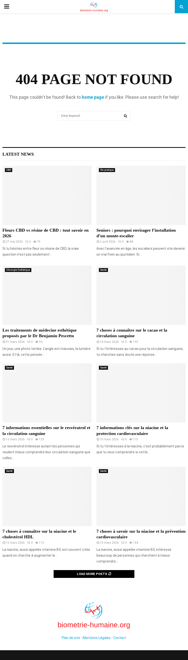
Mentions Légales (97, 638)
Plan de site (71, 638)
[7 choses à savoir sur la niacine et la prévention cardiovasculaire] (141, 496)
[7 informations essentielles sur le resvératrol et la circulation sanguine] (47, 393)
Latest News (18, 154)
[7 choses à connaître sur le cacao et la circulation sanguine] (141, 295)
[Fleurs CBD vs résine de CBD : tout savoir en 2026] (47, 195)
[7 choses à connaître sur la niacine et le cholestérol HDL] (47, 496)
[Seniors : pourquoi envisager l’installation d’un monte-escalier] (141, 195)
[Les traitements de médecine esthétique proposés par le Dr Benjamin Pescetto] (47, 295)
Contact (119, 638)
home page (93, 97)
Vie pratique (107, 170)
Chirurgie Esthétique (18, 270)
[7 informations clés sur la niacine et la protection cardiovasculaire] (141, 393)
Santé (103, 270)
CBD (8, 170)
